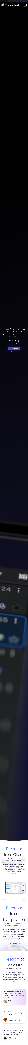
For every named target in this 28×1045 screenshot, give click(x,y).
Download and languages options (14, 343)
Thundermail (12, 1)
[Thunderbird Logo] (10, 5)
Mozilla (20, 936)
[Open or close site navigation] (25, 5)
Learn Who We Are (13, 943)
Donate (13, 351)
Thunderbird (4, 1)
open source (6, 936)
